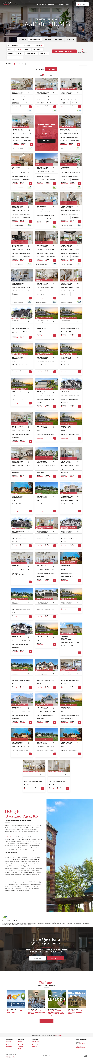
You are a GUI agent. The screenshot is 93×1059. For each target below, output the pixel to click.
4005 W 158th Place (66, 92)
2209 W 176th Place (66, 246)
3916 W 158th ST (66, 673)
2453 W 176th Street (42, 637)
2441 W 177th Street (42, 284)
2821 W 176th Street (42, 357)
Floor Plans (47, 39)
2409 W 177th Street (42, 673)
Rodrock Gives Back (22, 1050)
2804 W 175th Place (66, 743)
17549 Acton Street (66, 392)
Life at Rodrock (21, 1043)
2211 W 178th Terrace (55, 774)
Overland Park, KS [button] (13, 45)
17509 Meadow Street (18, 531)
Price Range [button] (36, 49)
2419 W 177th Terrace (67, 207)
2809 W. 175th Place (66, 321)
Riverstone (14, 298)
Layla (21, 337)
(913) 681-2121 (38, 958)
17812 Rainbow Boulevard (17, 169)
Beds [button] (9, 49)
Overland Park (8, 837)
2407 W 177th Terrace (66, 130)
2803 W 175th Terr (66, 427)
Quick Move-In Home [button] (14, 57)
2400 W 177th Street (42, 708)
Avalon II (71, 260)
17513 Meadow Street (42, 531)
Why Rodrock (52, 4)
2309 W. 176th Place (17, 637)
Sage (21, 476)
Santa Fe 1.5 (47, 476)
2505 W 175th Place (66, 284)
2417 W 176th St (17, 321)
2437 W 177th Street (42, 321)
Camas (71, 106)
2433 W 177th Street (42, 168)
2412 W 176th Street (66, 602)
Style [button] (19, 53)
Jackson (46, 106)
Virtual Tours (34, 1046)
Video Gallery (34, 1043)
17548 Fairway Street (17, 497)
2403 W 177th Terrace (18, 673)
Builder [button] (10, 53)
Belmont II (47, 406)
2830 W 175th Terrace (67, 566)
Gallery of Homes (35, 1041)
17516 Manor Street (17, 743)
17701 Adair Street (42, 462)
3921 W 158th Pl (66, 462)
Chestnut (70, 144)
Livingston (72, 406)
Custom (21, 371)
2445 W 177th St (42, 743)
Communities (22, 39)
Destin (21, 106)
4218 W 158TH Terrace (43, 92)
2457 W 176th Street (42, 246)
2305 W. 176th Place (17, 427)
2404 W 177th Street (17, 92)
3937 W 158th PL (17, 566)
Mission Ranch (39, 106)
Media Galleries (64, 4)
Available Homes (35, 39)
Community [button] (27, 45)
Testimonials (20, 1046)
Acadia (71, 653)
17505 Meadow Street (67, 497)
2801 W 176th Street (66, 708)
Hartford (47, 298)
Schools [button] (38, 45)
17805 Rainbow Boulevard (66, 638)
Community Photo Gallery (37, 1044)
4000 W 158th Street (29, 774)
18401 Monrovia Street (18, 284)
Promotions (58, 39)
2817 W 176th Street (17, 357)
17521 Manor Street (42, 392)
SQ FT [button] (18, 49)
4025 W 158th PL (42, 566)
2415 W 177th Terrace (42, 602)
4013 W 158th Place (18, 130)
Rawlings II (72, 545)
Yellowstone (72, 183)
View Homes (46, 140)
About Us (20, 1041)
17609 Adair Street (66, 357)
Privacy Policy (79, 1046)
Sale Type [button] (43, 53)
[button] (41, 4)
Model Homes (70, 39)
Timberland (47, 183)
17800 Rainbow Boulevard (66, 169)
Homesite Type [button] (31, 53)
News (19, 1048)
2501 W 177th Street (66, 531)
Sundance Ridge (15, 106)
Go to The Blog (46, 1021)
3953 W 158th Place (17, 462)
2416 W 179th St (17, 602)
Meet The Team (21, 1044)
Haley (46, 260)
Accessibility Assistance (80, 1047)
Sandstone (22, 545)
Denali (71, 221)
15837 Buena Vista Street (42, 208)
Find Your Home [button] (40, 4)
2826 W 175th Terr (42, 427)
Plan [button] (26, 49)
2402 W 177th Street (17, 708)
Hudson (21, 183)
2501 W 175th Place (42, 497)
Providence (47, 371)
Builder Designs (58, 1035)
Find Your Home (9, 1039)
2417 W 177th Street (17, 246)
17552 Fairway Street (17, 392)
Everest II (71, 335)
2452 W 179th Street (17, 207)
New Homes (51, 69)
